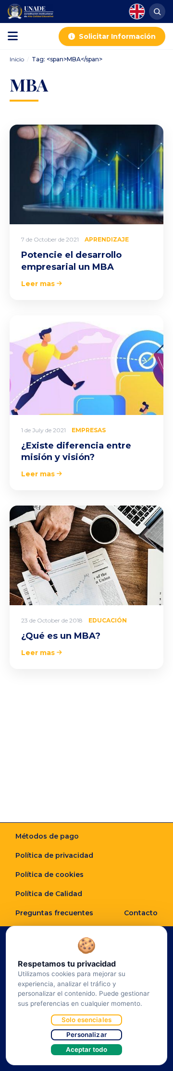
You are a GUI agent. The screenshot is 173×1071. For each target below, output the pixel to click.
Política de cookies (49, 874)
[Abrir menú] (13, 36)
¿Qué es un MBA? (60, 636)
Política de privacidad (54, 855)
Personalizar (86, 1034)
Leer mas (38, 283)
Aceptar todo (87, 1049)
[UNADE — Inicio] (30, 11)
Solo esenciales (86, 1020)
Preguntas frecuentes (54, 913)
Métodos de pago (47, 836)
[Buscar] (157, 11)
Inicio (17, 59)
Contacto (141, 913)
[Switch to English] (137, 11)
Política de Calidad (48, 893)
